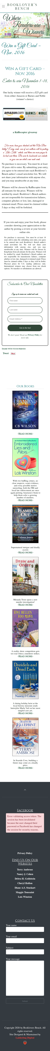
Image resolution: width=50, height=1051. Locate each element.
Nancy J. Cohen (25, 874)
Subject (9, 947)
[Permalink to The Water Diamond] (25, 411)
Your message (13, 958)
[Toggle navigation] (3, 6)
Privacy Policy (33, 334)
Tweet (6, 353)
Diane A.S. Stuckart (25, 887)
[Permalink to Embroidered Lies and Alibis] (25, 458)
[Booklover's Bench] (25, 7)
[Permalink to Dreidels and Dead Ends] (25, 681)
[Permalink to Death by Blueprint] (25, 738)
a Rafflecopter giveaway (25, 132)
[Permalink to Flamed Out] (25, 525)
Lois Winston (25, 897)
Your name (11, 925)
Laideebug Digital (25, 1037)
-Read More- (25, 433)
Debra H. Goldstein (25, 878)
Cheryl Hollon (24, 883)
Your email (11, 936)
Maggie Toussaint (25, 892)
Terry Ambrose (25, 869)
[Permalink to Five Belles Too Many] (25, 629)
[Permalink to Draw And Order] (25, 577)
